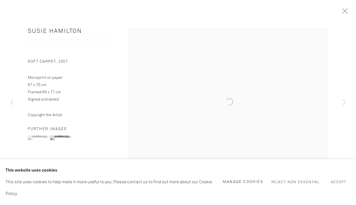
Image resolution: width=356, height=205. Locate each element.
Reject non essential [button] (295, 182)
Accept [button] (338, 182)
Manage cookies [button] (243, 182)
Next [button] (344, 102)
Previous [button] (12, 102)
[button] (38, 138)
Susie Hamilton (55, 31)
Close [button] (343, 12)
